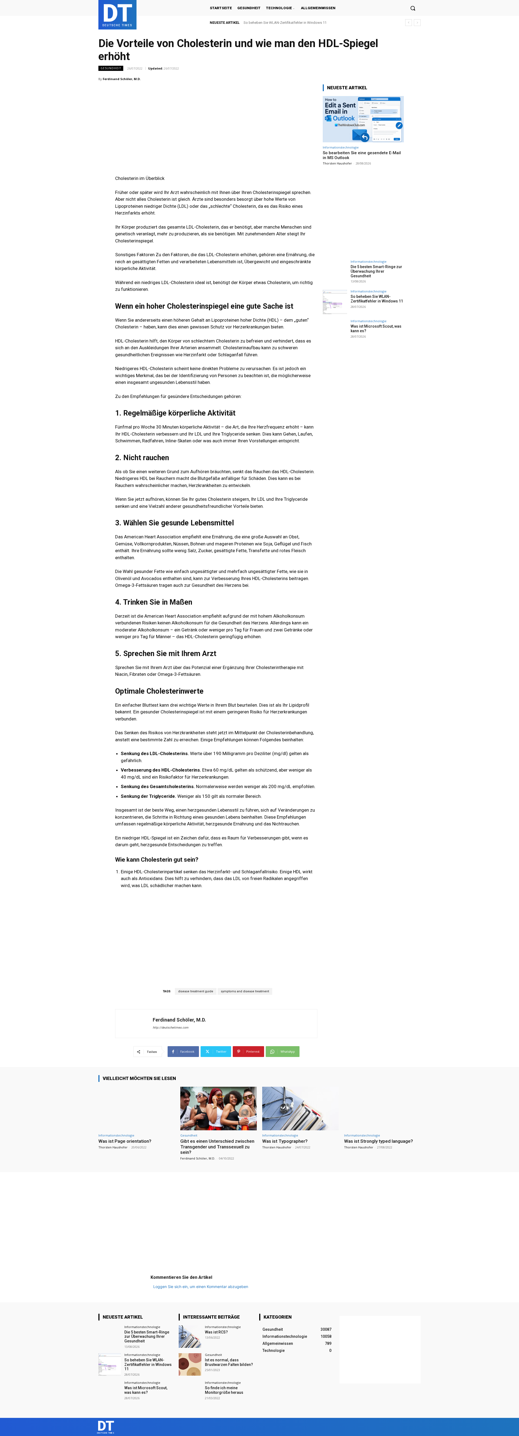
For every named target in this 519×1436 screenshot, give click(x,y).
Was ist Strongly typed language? (378, 1141)
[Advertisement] (216, 118)
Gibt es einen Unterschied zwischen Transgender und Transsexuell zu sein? (217, 1146)
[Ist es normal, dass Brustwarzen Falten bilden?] (190, 1364)
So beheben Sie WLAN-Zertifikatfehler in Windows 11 (377, 298)
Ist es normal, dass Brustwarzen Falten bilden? (229, 1362)
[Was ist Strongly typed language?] (382, 1108)
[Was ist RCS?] (190, 1336)
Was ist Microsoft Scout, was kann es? (274, 23)
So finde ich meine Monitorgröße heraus (224, 1390)
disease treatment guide (195, 991)
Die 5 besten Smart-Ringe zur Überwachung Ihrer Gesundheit (376, 271)
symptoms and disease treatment (245, 991)
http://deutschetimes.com (170, 1027)
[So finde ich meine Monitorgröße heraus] (190, 1392)
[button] (413, 8)
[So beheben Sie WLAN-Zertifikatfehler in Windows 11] (335, 302)
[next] (417, 22)
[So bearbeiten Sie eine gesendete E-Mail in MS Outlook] (363, 119)
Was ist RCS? (216, 1332)
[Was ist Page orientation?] (136, 1108)
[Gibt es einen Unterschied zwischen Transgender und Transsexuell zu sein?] (218, 1108)
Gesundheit (111, 68)
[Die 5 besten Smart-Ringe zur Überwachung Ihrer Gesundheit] (335, 272)
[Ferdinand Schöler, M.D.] (134, 1023)
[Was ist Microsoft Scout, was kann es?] (335, 332)
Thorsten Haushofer (337, 163)
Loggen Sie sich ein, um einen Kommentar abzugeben (200, 1286)
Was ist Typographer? (285, 1141)
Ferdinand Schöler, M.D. (122, 79)
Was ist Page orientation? (124, 1141)
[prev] (408, 22)
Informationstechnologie (341, 147)
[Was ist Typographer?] (300, 1108)
